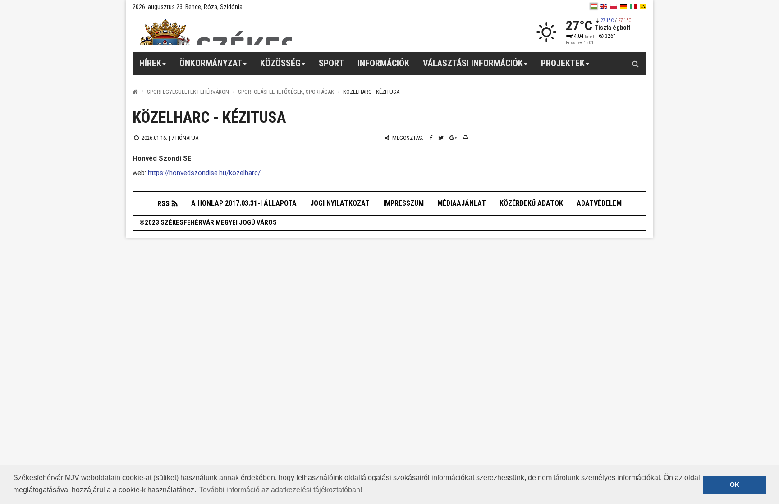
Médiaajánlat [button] (461, 203)
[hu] (594, 6)
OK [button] (734, 484)
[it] (633, 6)
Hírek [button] (150, 63)
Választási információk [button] (473, 63)
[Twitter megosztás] (441, 137)
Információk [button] (383, 63)
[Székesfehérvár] (215, 32)
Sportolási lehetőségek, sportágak (286, 91)
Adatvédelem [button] (599, 203)
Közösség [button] (280, 63)
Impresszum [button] (403, 203)
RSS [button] (163, 203)
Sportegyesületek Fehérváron (188, 91)
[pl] (613, 6)
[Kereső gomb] (635, 63)
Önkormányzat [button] (210, 63)
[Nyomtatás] (465, 137)
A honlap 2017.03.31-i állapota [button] (244, 203)
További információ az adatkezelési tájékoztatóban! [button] (280, 490)
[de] (623, 6)
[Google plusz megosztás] (453, 137)
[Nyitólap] (135, 91)
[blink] (643, 6)
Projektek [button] (563, 63)
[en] (603, 6)
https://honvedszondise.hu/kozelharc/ (204, 173)
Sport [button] (331, 63)
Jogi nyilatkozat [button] (340, 203)
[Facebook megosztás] (430, 137)
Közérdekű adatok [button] (531, 203)
